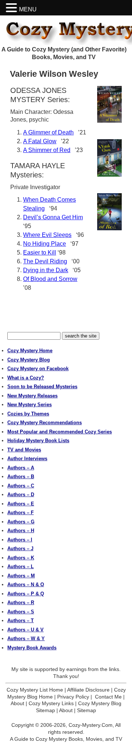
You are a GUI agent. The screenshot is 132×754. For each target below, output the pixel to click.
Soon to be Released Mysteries (42, 386)
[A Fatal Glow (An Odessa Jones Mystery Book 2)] (109, 158)
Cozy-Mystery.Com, (91, 725)
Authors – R (20, 602)
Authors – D (20, 494)
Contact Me (108, 697)
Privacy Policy (73, 697)
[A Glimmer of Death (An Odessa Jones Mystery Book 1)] (109, 104)
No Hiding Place (44, 244)
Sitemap (86, 710)
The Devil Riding (45, 261)
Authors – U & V (25, 629)
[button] (12, 8)
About (17, 703)
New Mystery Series (29, 404)
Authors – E (20, 503)
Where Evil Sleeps (47, 235)
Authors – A (20, 467)
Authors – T (20, 620)
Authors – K (20, 557)
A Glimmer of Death (48, 132)
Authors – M (21, 575)
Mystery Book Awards (31, 647)
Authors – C (20, 485)
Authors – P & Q (25, 593)
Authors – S (20, 611)
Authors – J (20, 548)
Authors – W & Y (26, 638)
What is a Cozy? (25, 377)
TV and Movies (24, 449)
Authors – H (20, 530)
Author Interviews (27, 458)
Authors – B (20, 476)
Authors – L (20, 566)
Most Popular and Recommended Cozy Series (59, 431)
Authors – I (19, 539)
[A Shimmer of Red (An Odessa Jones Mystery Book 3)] (109, 211)
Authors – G (20, 521)
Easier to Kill (39, 252)
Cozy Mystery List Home (35, 690)
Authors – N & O (25, 584)
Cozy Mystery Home (29, 350)
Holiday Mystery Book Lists (38, 440)
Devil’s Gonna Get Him (53, 217)
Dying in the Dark (45, 270)
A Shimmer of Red (46, 150)
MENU (28, 9)
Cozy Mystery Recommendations (44, 422)
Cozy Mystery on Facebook (38, 368)
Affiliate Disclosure (88, 690)
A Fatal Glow (39, 141)
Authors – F (20, 512)
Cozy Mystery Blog (28, 359)
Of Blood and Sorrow (50, 279)
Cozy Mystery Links (51, 703)
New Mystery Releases (32, 395)
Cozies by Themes (28, 413)
